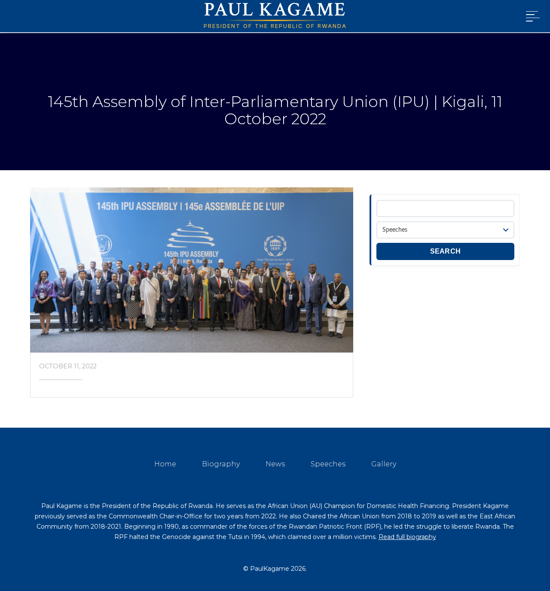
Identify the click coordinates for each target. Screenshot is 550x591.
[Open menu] (531, 16)
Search (445, 251)
